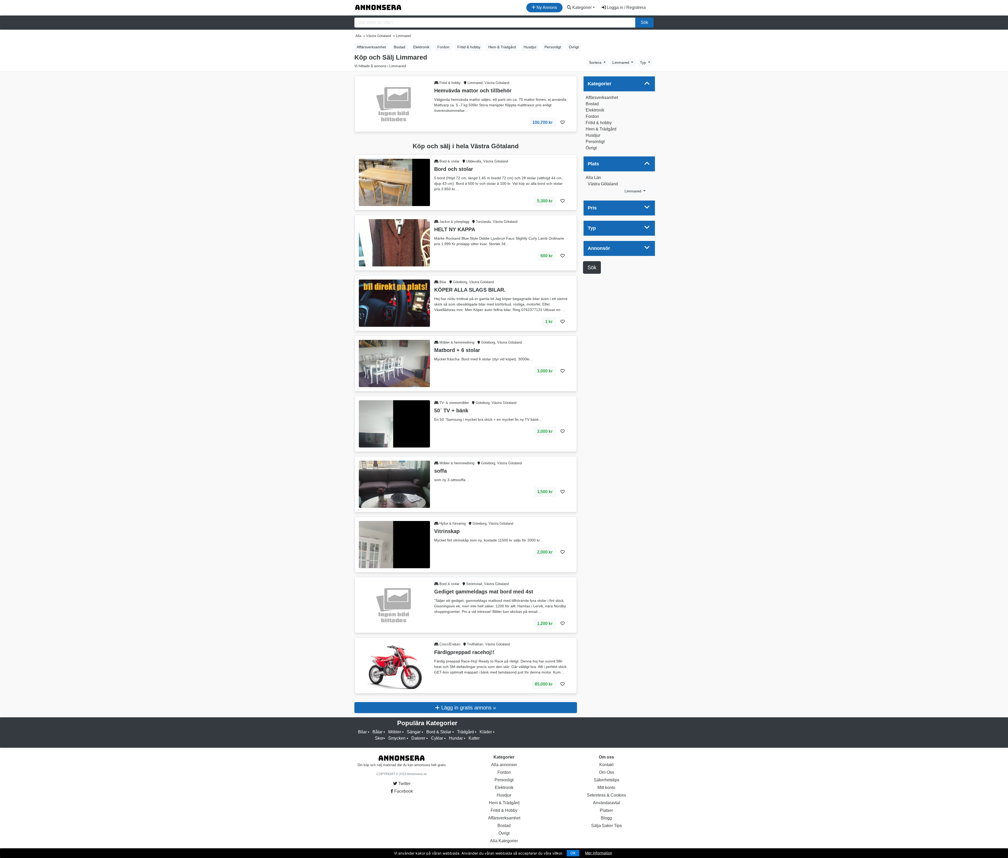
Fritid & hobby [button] (468, 47)
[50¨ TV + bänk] (394, 423)
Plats (593, 163)
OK (573, 853)
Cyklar (437, 738)
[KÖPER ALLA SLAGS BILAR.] (394, 303)
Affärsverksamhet (602, 97)
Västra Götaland (603, 184)
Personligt (595, 141)
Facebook (403, 791)
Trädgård (465, 732)
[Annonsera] (378, 7)
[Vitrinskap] (394, 544)
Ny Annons (546, 7)
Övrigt (591, 148)
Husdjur (593, 135)
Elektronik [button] (421, 47)
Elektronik (595, 110)
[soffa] (394, 484)
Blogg (606, 818)
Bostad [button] (399, 47)
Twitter (404, 783)
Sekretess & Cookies (606, 795)
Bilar (362, 732)
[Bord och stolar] (394, 182)
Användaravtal (606, 803)
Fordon (592, 116)
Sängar (414, 732)
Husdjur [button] (530, 47)
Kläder (486, 732)
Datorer (418, 738)
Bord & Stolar (438, 732)
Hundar (456, 738)
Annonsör (599, 248)
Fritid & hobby (599, 122)
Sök (644, 22)
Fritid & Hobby (504, 810)
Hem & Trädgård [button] (502, 47)
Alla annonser (504, 764)
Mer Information (598, 853)
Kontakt (606, 764)
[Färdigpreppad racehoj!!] (394, 665)
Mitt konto (606, 787)
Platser (606, 810)
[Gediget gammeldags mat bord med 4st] (394, 604)
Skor (379, 738)
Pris (592, 207)
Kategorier (581, 7)
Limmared (621, 62)
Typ (643, 62)
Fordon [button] (443, 47)
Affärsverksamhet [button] (371, 47)
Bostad (592, 104)
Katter (474, 738)
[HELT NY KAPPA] (394, 242)
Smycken (397, 738)
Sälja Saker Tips (606, 825)
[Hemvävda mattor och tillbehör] (394, 103)
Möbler (394, 732)
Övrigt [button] (574, 47)
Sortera (595, 62)
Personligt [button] (552, 47)
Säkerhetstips (606, 780)
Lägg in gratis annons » (468, 707)
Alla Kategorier (504, 841)
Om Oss (606, 772)
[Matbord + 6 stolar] (394, 363)
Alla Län (593, 177)
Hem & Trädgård (601, 129)
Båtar (377, 732)
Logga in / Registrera (626, 7)
